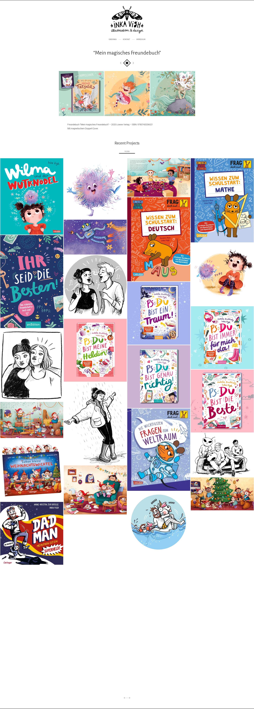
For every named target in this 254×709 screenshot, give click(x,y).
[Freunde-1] (81, 93)
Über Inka (113, 39)
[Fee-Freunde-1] (127, 93)
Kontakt (126, 39)
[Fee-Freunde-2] (172, 93)
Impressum (140, 39)
